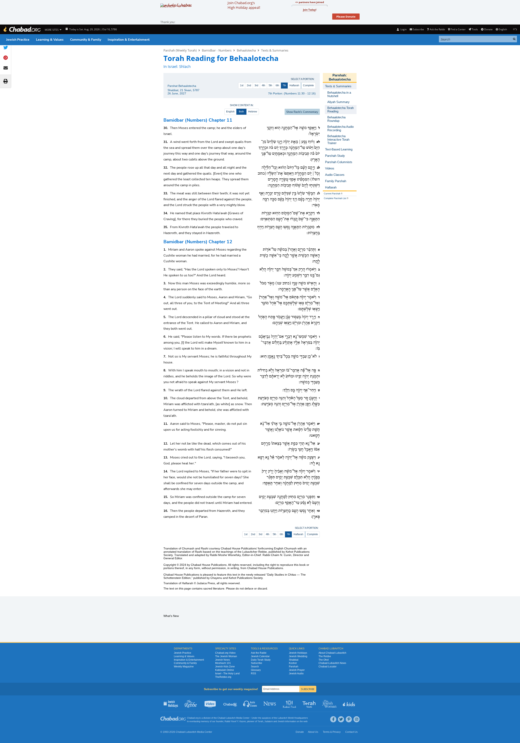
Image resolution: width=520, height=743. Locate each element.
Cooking (289, 703)
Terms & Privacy (332, 732)
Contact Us (351, 732)
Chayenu (216, 577)
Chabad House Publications (209, 564)
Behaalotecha (246, 50)
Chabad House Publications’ (239, 548)
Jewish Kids (349, 703)
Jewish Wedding (298, 656)
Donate (488, 29)
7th (284, 85)
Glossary (256, 670)
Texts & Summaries (274, 50)
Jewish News (222, 659)
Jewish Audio (296, 673)
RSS (253, 673)
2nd (249, 85)
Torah (260, 721)
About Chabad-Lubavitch (332, 652)
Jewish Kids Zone (225, 666)
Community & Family (85, 39)
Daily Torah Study (261, 659)
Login (403, 29)
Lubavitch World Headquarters (293, 718)
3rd (256, 85)
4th (263, 85)
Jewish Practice (17, 39)
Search (255, 666)
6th (277, 85)
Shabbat (293, 659)
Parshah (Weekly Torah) (180, 50)
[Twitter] (341, 719)
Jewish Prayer (297, 670)
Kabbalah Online (224, 670)
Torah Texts (309, 703)
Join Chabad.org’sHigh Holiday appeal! (244, 5)
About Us (313, 732)
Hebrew (252, 111)
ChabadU (230, 703)
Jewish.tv (210, 703)
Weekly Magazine (184, 666)
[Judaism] (22, 29)
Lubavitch (231, 718)
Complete (308, 85)
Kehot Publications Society (246, 577)
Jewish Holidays (298, 652)
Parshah (339, 75)
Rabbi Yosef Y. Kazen (235, 721)
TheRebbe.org (223, 677)
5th (270, 85)
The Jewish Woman (226, 656)
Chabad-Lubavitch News (332, 663)
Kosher (293, 663)
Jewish (281, 721)
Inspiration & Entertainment (129, 39)
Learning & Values (50, 39)
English (230, 111)
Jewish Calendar (260, 656)
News (270, 703)
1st (241, 85)
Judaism (268, 721)
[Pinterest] (349, 719)
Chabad (221, 718)
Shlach (185, 66)
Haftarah (294, 85)
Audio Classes (250, 703)
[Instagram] (356, 719)
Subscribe (256, 663)
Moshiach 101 (223, 663)
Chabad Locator (328, 666)
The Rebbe (325, 656)
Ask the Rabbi (437, 29)
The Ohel (324, 659)
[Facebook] (333, 719)
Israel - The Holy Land (227, 673)
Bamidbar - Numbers (216, 50)
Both (241, 111)
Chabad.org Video (225, 652)
